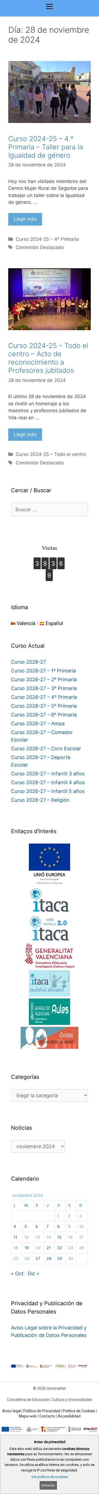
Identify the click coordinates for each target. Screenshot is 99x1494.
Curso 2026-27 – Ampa (38, 723)
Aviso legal (11, 1411)
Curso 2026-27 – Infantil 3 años (47, 773)
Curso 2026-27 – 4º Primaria (44, 697)
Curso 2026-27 (28, 662)
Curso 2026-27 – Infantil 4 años (48, 782)
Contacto (47, 1416)
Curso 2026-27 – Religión (40, 800)
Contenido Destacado (40, 247)
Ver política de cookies (49, 1477)
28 (48, 1258)
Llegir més (25, 219)
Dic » (33, 1273)
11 (15, 1237)
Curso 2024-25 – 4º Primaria (47, 239)
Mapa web (28, 1416)
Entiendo (48, 1485)
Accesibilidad (69, 1416)
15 (59, 1237)
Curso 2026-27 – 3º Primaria (44, 688)
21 (48, 1247)
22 (59, 1247)
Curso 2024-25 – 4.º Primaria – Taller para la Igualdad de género (45, 147)
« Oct (17, 1273)
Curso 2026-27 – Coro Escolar (46, 748)
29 (59, 1258)
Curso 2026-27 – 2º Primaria (44, 679)
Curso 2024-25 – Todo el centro (51, 454)
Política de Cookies (79, 1411)
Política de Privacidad (41, 1411)
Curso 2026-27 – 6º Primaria (44, 715)
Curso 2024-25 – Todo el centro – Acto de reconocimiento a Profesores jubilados (48, 357)
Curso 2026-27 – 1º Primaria (43, 671)
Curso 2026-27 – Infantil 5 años (47, 791)
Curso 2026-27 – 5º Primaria (44, 706)
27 (37, 1258)
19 (26, 1247)
